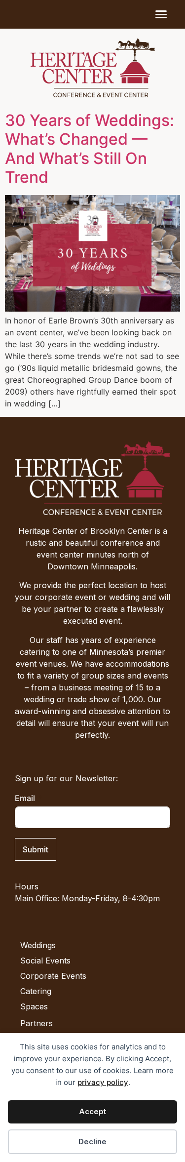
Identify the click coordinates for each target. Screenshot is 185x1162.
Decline (92, 1141)
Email (25, 798)
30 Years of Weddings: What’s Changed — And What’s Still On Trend (89, 149)
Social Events (45, 960)
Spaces (34, 1006)
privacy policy (102, 1082)
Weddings (38, 945)
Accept (92, 1111)
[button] (161, 14)
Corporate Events (53, 976)
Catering (35, 991)
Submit (35, 849)
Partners (36, 1023)
